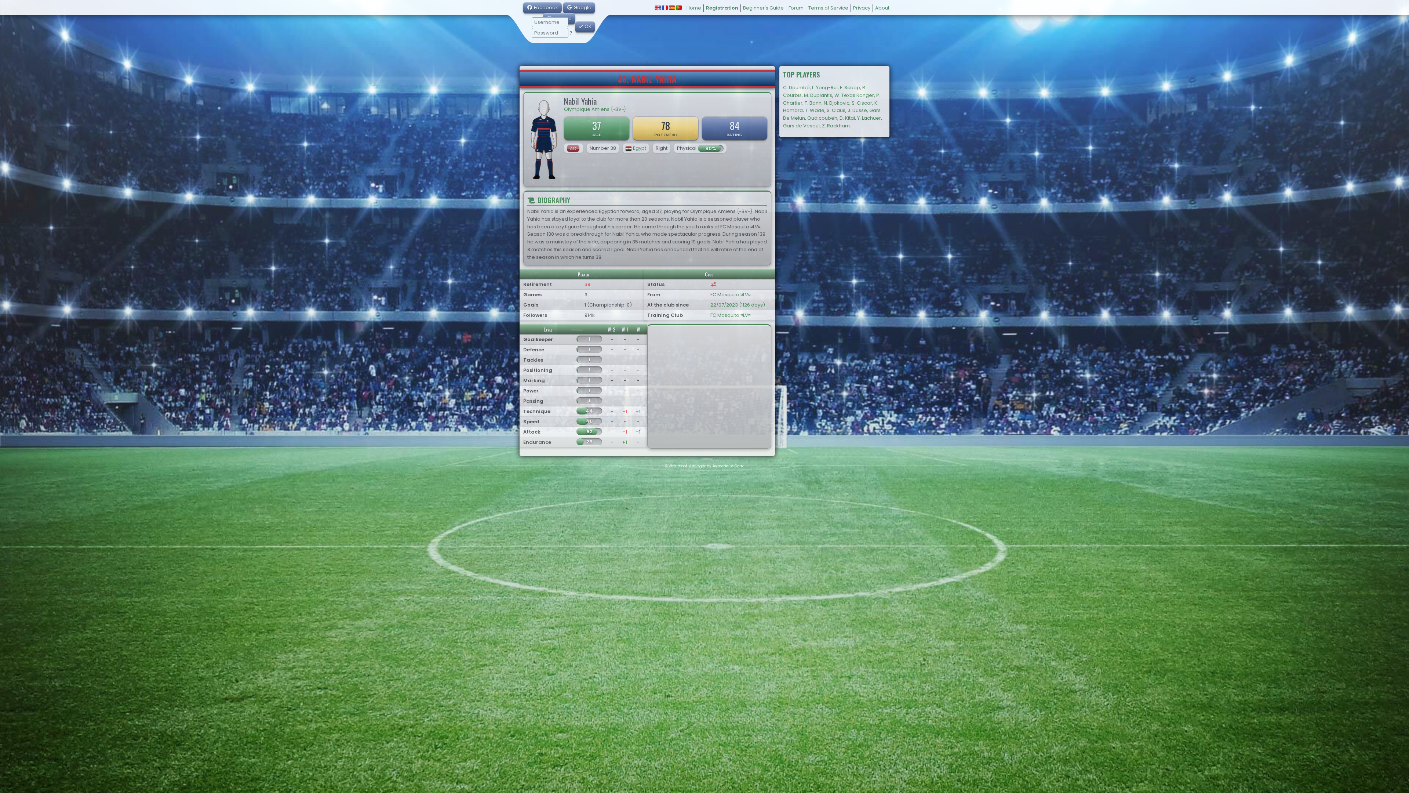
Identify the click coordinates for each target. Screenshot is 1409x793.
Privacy (861, 7)
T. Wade (814, 110)
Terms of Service (828, 7)
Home (694, 7)
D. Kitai (847, 118)
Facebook (545, 7)
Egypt (639, 148)
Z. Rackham (836, 125)
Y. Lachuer (869, 118)
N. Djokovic (836, 102)
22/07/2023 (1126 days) (737, 304)
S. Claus (836, 110)
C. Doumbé (796, 87)
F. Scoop (850, 87)
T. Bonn (813, 102)
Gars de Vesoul (801, 125)
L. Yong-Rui (825, 87)
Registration (722, 7)
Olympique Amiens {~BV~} (595, 109)
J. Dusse (857, 110)
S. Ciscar (862, 102)
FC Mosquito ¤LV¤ (730, 294)
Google (581, 7)
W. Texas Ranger (854, 95)
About (882, 7)
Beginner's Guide (763, 7)
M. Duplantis (818, 95)
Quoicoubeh (822, 118)
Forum (796, 7)
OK (587, 26)
